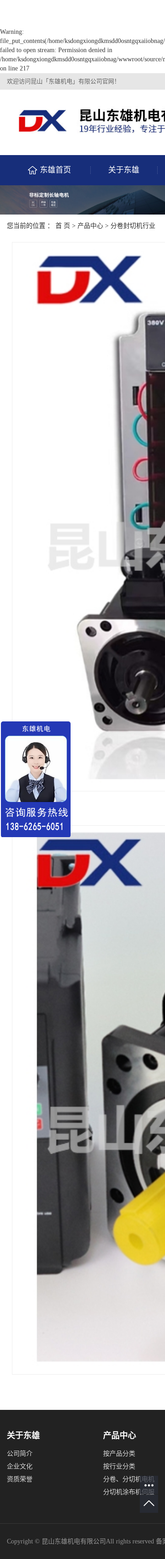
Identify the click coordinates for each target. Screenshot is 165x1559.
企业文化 (20, 1466)
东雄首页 (55, 170)
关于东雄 (123, 170)
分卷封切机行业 (132, 225)
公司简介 (20, 1453)
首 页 (62, 225)
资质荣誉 (20, 1479)
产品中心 (90, 225)
